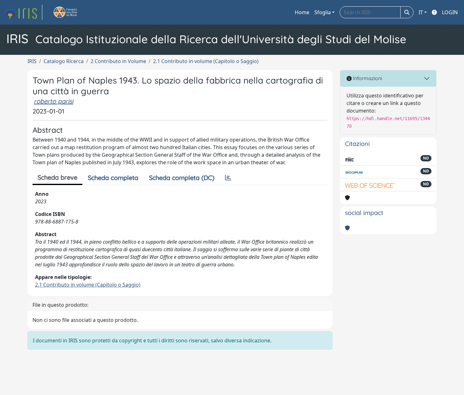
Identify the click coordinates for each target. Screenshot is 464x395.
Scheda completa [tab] (113, 178)
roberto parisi (53, 101)
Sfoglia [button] (322, 12)
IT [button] (421, 12)
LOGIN (450, 12)
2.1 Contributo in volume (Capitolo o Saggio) (206, 61)
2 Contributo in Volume (118, 61)
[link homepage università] (72, 12)
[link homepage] (23, 12)
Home (302, 12)
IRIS (32, 61)
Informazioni (367, 78)
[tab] (228, 177)
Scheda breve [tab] (57, 177)
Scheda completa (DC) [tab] (181, 178)
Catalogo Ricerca (64, 61)
